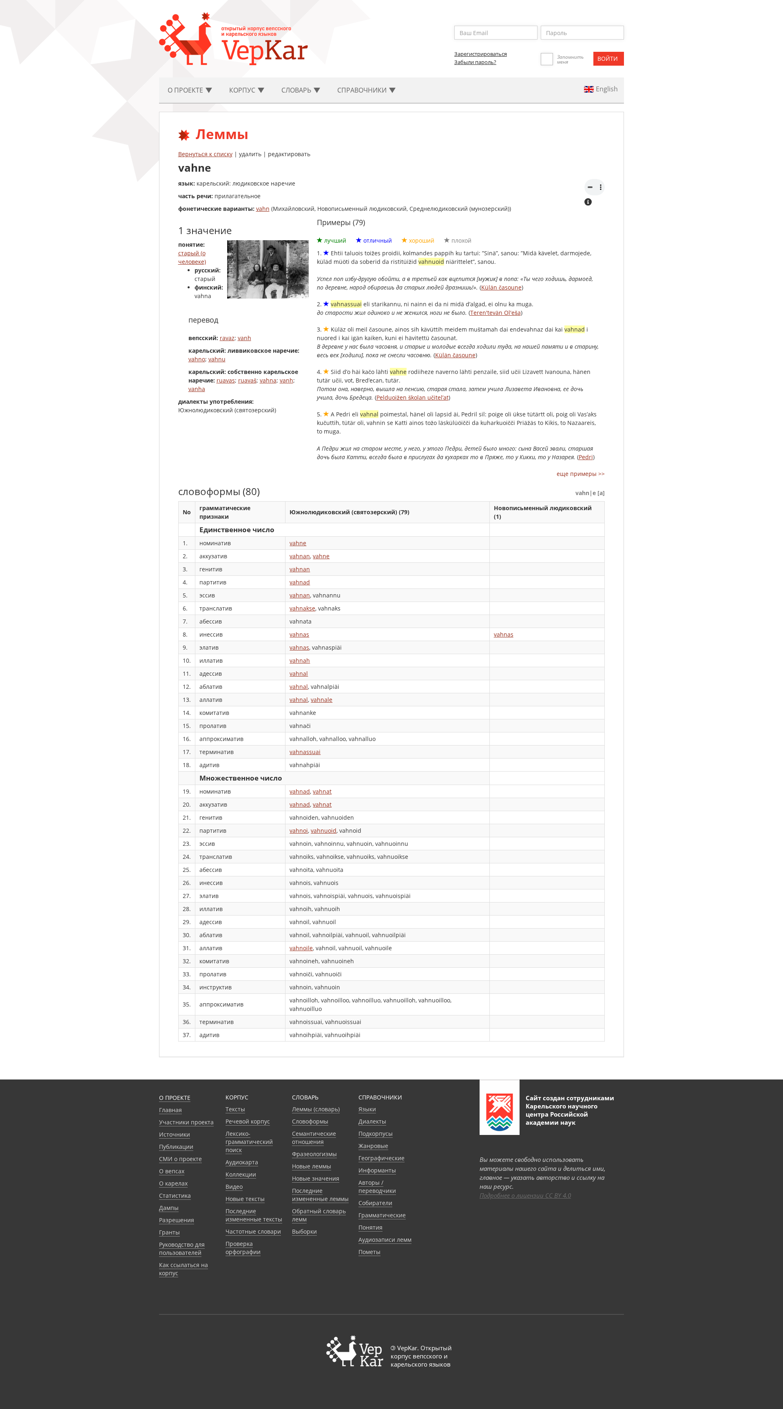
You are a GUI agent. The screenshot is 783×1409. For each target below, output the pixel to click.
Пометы (369, 1252)
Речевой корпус (248, 1121)
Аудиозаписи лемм (384, 1239)
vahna (268, 380)
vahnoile (301, 948)
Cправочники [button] (362, 90)
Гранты (169, 1232)
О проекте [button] (186, 90)
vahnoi (299, 830)
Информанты (377, 1170)
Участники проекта (186, 1122)
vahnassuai (305, 752)
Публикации (176, 1146)
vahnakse (302, 608)
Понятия (370, 1227)
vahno (196, 359)
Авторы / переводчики (377, 1186)
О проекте (174, 1098)
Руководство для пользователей (182, 1248)
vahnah (300, 660)
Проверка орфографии (243, 1248)
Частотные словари (253, 1231)
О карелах (173, 1183)
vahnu (217, 359)
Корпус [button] (243, 90)
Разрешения (176, 1220)
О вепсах (171, 1171)
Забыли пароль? (475, 62)
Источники (174, 1134)
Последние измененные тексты (254, 1215)
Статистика (175, 1195)
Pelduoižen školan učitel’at (412, 397)
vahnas (299, 634)
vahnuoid (323, 830)
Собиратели (375, 1203)
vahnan (300, 556)
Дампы (169, 1208)
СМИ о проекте (180, 1159)
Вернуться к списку (205, 154)
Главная (170, 1110)
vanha (196, 389)
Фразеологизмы (314, 1154)
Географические (381, 1158)
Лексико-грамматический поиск (249, 1142)
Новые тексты (245, 1199)
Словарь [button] (297, 90)
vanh (244, 338)
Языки (367, 1109)
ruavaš (247, 380)
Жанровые (373, 1146)
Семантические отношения (314, 1138)
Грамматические (382, 1215)
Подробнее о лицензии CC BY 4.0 (525, 1195)
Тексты (235, 1109)
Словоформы (310, 1121)
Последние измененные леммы (320, 1195)
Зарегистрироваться (480, 54)
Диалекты (372, 1121)
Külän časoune (501, 287)
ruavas (226, 380)
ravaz (227, 338)
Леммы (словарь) (316, 1109)
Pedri (586, 457)
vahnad (300, 582)
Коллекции (241, 1174)
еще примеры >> (581, 474)
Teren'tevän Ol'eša (495, 312)
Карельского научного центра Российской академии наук (561, 1114)
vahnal (299, 673)
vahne (298, 543)
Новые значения (315, 1178)
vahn (263, 208)
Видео (234, 1186)
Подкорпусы (375, 1133)
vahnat (322, 791)
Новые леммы (311, 1166)
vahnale (321, 699)
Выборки (304, 1231)
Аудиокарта (242, 1162)
